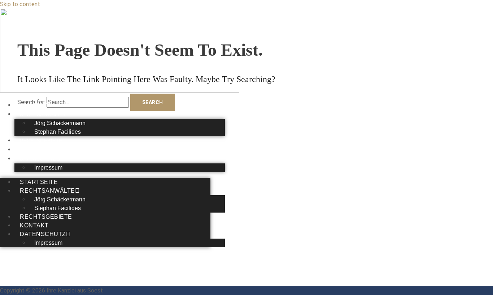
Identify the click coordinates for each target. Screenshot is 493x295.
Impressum (48, 167)
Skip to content (20, 4)
